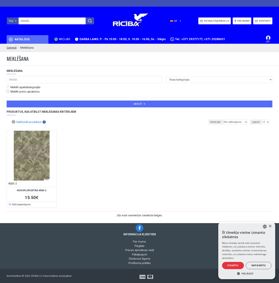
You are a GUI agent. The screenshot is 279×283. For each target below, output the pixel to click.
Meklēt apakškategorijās (25, 87)
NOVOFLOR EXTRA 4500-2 (31, 190)
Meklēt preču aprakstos (25, 91)
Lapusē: (256, 122)
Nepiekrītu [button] (258, 265)
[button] (246, 273)
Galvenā (12, 47)
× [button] (270, 226)
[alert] (246, 250)
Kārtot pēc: (215, 122)
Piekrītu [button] (232, 265)
